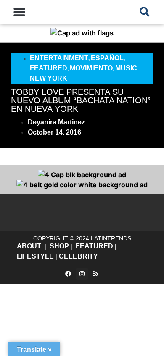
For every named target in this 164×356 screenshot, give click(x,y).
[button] (19, 11)
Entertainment (59, 58)
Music (126, 68)
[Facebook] (68, 274)
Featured (48, 68)
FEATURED (94, 246)
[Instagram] (82, 274)
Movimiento (91, 68)
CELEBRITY (78, 256)
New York (48, 78)
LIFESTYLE (35, 256)
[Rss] (96, 274)
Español (107, 58)
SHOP (59, 246)
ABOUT (29, 246)
